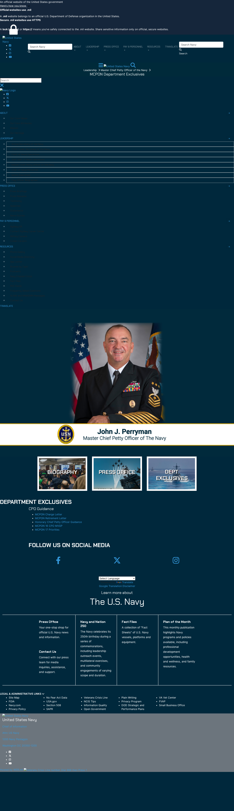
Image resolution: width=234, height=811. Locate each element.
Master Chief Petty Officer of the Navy (124, 70)
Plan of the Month (177, 622)
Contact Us (16, 300)
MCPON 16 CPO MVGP (48, 525)
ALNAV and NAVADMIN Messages (27, 295)
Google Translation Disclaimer (117, 586)
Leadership (91, 70)
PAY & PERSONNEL (10, 221)
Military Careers (18, 236)
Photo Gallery (17, 252)
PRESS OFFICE (7, 185)
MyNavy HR (16, 226)
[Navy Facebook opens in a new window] (10, 45)
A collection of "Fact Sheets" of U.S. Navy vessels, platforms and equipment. (136, 635)
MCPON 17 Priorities (47, 529)
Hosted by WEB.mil (11, 769)
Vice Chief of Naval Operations (27, 159)
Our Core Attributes (21, 123)
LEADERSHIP (6, 138)
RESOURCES (6, 246)
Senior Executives (20, 175)
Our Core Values (18, 118)
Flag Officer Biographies (24, 180)
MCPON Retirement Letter (50, 518)
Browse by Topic (19, 266)
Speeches (15, 206)
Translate (127, 582)
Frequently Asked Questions (25, 290)
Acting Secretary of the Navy (27, 144)
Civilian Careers (18, 241)
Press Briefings (18, 191)
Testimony (16, 201)
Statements (16, 210)
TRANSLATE (6, 306)
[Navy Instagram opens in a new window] (10, 53)
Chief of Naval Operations (25, 154)
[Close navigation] (2, 86)
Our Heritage (17, 133)
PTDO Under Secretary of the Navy (30, 149)
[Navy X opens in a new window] (10, 49)
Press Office (48, 622)
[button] (117, 6)
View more (62, 473)
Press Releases (18, 196)
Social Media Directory (22, 257)
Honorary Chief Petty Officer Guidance (58, 522)
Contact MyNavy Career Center (27, 231)
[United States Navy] (15, 39)
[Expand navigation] (101, 66)
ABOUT (4, 113)
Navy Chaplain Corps (21, 276)
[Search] (133, 66)
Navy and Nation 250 (93, 624)
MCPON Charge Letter (48, 514)
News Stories (17, 215)
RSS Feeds (16, 286)
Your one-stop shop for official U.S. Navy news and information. (53, 632)
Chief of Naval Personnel (24, 169)
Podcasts (15, 271)
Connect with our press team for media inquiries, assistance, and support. (54, 665)
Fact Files (15, 281)
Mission (14, 128)
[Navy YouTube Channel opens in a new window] (10, 56)
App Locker (16, 261)
